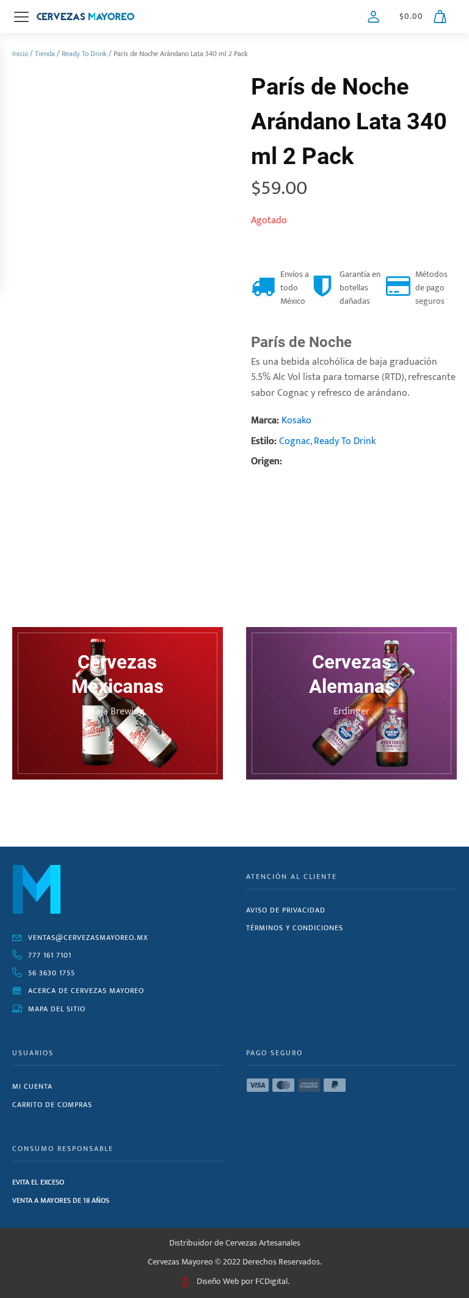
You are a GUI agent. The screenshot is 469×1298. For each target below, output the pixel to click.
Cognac (294, 441)
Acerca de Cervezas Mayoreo (86, 990)
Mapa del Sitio (56, 1009)
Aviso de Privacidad (285, 910)
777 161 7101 (49, 955)
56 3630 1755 (51, 973)
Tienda (45, 54)
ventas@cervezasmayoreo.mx (88, 937)
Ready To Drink (84, 54)
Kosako (296, 420)
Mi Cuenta (32, 1086)
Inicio (20, 54)
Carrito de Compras (52, 1105)
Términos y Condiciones (294, 928)
